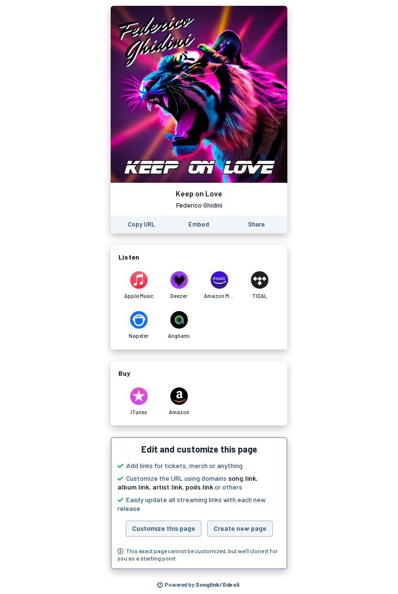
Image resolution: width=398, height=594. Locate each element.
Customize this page (163, 528)
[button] (199, 503)
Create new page (240, 528)
